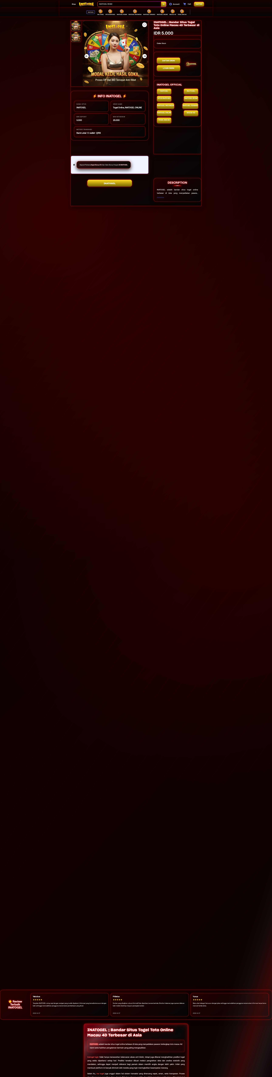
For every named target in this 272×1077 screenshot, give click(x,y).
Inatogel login (93, 1057)
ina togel (100, 1074)
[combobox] (129, 4)
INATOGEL (110, 183)
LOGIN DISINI (168, 68)
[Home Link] (87, 4)
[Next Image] (144, 56)
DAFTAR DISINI (168, 61)
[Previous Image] (86, 56)
